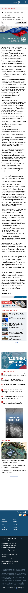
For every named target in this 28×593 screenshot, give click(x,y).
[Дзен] (24, 22)
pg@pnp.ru (3, 566)
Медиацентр (4, 529)
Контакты (4, 534)
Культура (15, 521)
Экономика (15, 518)
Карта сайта (24, 538)
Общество (3, 519)
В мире (14, 519)
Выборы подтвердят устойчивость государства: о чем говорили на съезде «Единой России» (11, 391)
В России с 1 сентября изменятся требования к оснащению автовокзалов (12, 379)
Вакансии (16, 534)
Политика (3, 518)
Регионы (15, 527)
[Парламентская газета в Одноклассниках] (25, 515)
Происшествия (4, 521)
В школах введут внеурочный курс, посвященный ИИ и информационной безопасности (11, 403)
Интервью (15, 529)
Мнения (3, 527)
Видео (3, 524)
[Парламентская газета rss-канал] (20, 515)
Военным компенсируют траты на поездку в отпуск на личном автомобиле (13, 461)
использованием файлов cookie (14, 588)
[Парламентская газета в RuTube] (27, 515)
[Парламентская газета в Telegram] (23, 515)
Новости (20, 6)
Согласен (14, 591)
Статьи (8, 6)
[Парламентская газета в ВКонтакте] (21, 515)
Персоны (15, 526)
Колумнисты (4, 530)
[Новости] (18, 22)
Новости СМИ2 (14, 343)
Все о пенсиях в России (8, 9)
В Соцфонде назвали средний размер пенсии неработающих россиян (12, 397)
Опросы (15, 524)
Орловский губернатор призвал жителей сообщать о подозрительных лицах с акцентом (13, 374)
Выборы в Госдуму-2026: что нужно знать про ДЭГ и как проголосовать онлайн (13, 466)
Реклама (9, 534)
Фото (3, 526)
